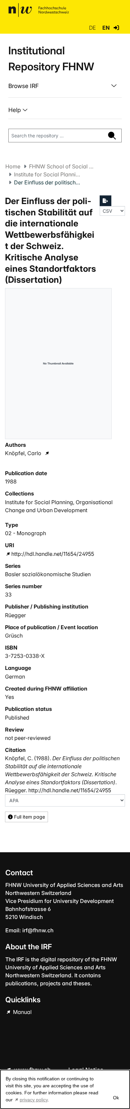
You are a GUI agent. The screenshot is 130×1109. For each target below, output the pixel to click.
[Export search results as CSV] (106, 200)
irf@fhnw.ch (38, 930)
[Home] (38, 10)
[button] (116, 27)
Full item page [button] (29, 817)
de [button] (93, 27)
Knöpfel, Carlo (23, 453)
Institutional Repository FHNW (51, 58)
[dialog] (65, 1089)
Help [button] (15, 109)
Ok (116, 1097)
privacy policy (34, 1099)
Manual (22, 1012)
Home (12, 166)
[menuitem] (65, 86)
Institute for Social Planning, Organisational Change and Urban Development (47, 174)
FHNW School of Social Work (62, 166)
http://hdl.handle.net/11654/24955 (52, 553)
